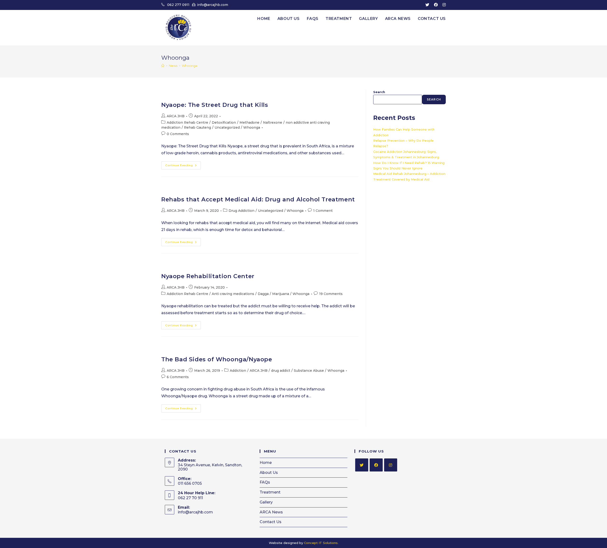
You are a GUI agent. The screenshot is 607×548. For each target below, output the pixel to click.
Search (379, 92)
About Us (269, 472)
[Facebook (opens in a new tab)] (436, 5)
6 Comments (178, 377)
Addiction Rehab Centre (187, 122)
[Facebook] (376, 464)
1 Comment (323, 210)
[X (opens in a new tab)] (427, 5)
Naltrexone (272, 122)
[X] (361, 464)
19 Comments (331, 294)
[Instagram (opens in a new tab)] (443, 5)
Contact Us (270, 522)
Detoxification (224, 122)
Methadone (249, 122)
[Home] (162, 66)
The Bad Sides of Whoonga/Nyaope (216, 359)
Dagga (263, 294)
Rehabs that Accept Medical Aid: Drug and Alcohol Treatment (258, 199)
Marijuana (280, 294)
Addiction (238, 370)
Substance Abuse (309, 370)
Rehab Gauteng (197, 127)
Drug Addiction (241, 210)
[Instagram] (390, 464)
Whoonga (189, 66)
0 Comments (178, 134)
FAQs (265, 482)
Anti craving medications (233, 294)
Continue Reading (183, 166)
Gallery (266, 502)
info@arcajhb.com (212, 5)
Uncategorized (227, 127)
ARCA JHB (175, 116)
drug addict (280, 370)
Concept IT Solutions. (321, 543)
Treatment (270, 492)
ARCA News (271, 512)
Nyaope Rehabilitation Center (207, 276)
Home (266, 462)
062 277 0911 (178, 5)
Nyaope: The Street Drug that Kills (214, 104)
